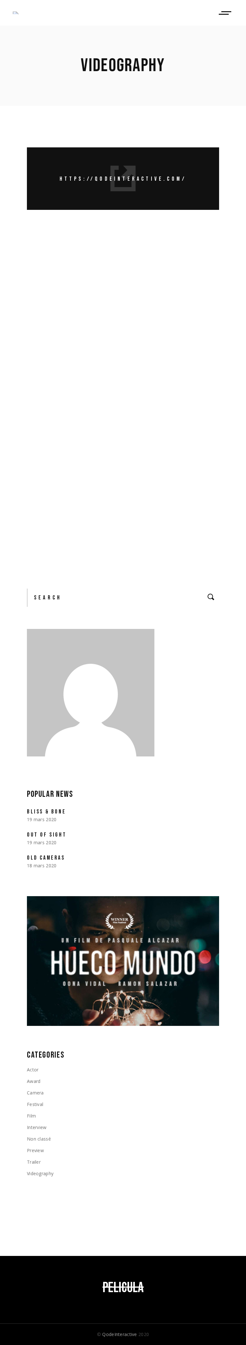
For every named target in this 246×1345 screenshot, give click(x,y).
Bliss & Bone (46, 811)
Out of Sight (80, 254)
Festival (35, 1104)
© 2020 (123, 1334)
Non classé (39, 1139)
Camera (35, 1093)
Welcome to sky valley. (120, 365)
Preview (97, 269)
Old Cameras (46, 857)
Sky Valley (65, 469)
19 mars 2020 (51, 269)
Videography (122, 269)
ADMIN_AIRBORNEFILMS (176, 269)
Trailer (34, 1162)
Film (31, 1116)
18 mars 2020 (51, 381)
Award (79, 269)
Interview (37, 1127)
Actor (32, 1070)
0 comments (104, 317)
